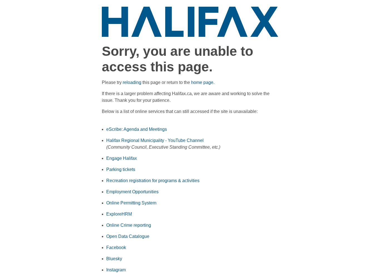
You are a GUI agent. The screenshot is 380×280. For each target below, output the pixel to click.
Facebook (116, 247)
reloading (132, 82)
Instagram (116, 269)
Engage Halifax (121, 158)
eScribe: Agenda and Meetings (136, 129)
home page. (202, 82)
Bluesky (114, 258)
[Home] (190, 21)
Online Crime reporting (128, 225)
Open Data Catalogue (127, 236)
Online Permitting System (131, 203)
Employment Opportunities (132, 191)
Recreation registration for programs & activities (152, 180)
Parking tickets (120, 169)
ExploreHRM (119, 214)
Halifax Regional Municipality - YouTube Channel (155, 140)
